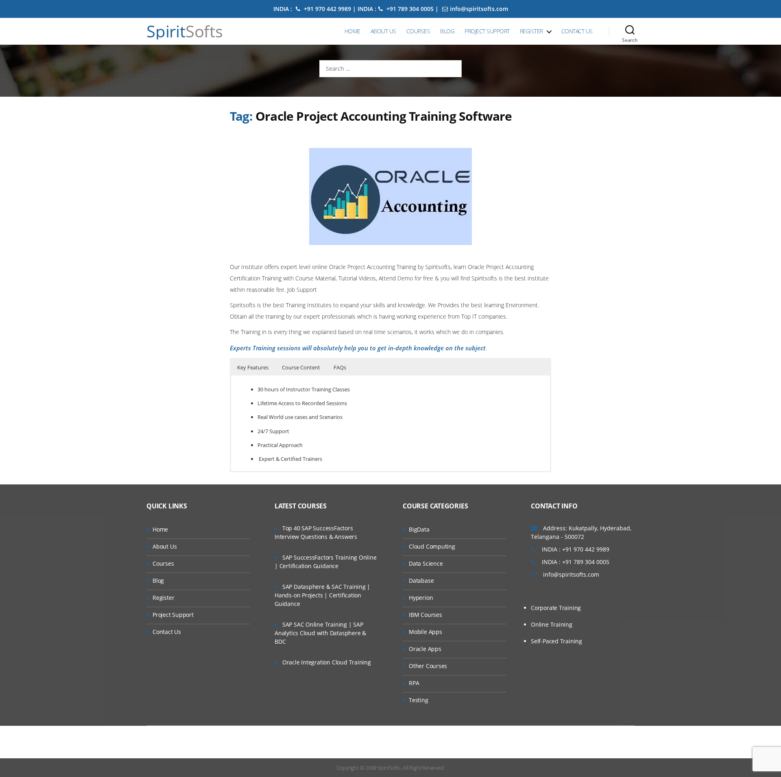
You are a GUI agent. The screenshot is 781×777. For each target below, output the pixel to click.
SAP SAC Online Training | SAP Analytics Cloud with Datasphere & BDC (320, 633)
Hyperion (421, 597)
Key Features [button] (252, 367)
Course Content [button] (301, 367)
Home (352, 31)
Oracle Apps (425, 649)
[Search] (630, 31)
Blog (447, 31)
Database (421, 580)
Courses (418, 31)
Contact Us (577, 31)
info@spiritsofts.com (479, 9)
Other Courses (428, 666)
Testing (418, 700)
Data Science (426, 563)
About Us (383, 31)
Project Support (487, 31)
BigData (419, 529)
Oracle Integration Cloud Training (326, 662)
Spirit (184, 31)
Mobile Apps (425, 632)
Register (531, 31)
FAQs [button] (340, 367)
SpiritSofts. (389, 767)
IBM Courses (425, 615)
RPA (414, 683)
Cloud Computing (432, 546)
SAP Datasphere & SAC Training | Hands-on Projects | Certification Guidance (322, 595)
